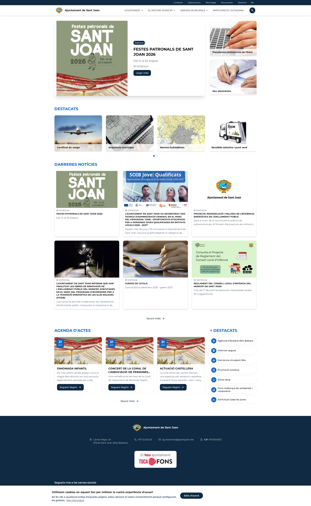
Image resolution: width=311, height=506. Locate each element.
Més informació (75, 500)
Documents (227, 2)
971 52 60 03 (145, 439)
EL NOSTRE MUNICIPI (162, 10)
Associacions (194, 2)
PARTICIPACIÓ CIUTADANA (228, 10)
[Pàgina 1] (154, 156)
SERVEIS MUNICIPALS (194, 10)
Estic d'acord (191, 495)
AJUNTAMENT (134, 10)
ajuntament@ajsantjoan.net (178, 439)
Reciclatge (211, 2)
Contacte (178, 2)
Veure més (155, 318)
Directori (242, 2)
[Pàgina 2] (157, 156)
